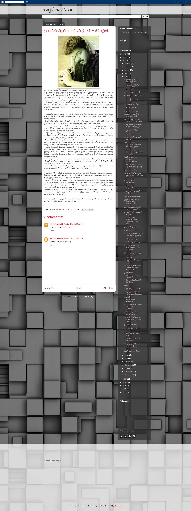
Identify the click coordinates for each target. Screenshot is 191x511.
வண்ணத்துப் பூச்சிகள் (131, 104)
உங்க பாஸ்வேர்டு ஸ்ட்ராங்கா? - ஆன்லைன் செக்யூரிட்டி (133, 152)
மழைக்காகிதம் (57, 9)
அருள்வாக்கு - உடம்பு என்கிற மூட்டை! (131, 81)
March (127, 70)
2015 (125, 386)
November (129, 372)
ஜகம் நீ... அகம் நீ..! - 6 (132, 92)
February (128, 67)
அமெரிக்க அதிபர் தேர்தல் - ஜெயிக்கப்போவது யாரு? (133, 166)
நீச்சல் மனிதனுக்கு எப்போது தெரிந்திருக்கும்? (130, 159)
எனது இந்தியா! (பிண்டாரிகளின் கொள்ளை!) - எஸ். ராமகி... (131, 221)
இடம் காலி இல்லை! (131, 227)
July (126, 359)
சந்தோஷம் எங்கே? (130, 170)
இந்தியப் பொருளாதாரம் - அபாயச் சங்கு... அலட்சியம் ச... (132, 202)
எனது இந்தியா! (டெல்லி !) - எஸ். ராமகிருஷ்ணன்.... (133, 293)
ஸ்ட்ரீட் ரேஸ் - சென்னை (132, 351)
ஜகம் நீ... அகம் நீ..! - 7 (132, 242)
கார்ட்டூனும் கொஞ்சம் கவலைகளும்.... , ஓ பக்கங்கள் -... (132, 247)
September (129, 365)
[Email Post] (78, 209)
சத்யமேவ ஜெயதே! (130, 239)
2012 (125, 61)
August (127, 362)
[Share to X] (87, 209)
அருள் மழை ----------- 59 (132, 289)
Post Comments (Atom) (84, 297)
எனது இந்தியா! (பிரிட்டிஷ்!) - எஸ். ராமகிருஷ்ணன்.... (133, 235)
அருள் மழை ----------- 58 (132, 230)
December (129, 375)
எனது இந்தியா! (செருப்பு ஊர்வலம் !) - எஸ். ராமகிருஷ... (132, 346)
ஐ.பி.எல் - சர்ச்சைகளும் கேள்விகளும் (132, 313)
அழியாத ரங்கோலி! (130, 107)
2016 (125, 389)
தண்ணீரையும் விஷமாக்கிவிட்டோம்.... (133, 187)
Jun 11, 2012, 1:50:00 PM (73, 238)
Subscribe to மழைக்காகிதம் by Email (133, 32)
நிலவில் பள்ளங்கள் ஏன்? (132, 196)
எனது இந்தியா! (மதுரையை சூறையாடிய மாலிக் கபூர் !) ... (133, 175)
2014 (125, 382)
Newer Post (49, 288)
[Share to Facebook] (90, 209)
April (127, 73)
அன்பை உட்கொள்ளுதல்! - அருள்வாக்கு (133, 281)
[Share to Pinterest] (92, 209)
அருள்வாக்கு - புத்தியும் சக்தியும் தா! (132, 339)
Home (79, 288)
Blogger (117, 506)
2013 (125, 379)
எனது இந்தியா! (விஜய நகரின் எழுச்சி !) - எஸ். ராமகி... (133, 319)
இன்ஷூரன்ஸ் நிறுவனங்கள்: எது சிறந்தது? (131, 275)
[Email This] (82, 209)
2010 (125, 54)
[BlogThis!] (85, 209)
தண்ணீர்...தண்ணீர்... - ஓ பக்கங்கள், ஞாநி (133, 115)
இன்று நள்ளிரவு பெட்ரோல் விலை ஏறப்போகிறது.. (133, 126)
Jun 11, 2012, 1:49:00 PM (73, 224)
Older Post (108, 288)
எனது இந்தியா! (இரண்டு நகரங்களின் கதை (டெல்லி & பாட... (132, 267)
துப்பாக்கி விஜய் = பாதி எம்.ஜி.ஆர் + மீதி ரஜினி (76, 31)
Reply (52, 231)
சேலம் (126, 285)
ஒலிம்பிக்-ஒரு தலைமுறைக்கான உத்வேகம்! (131, 299)
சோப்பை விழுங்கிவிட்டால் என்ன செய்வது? (133, 208)
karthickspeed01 (56, 224)
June (127, 355)
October (128, 368)
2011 (125, 57)
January (128, 63)
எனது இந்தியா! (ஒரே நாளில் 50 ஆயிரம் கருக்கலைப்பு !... (131, 87)
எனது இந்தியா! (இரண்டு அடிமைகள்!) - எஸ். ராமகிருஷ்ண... (132, 132)
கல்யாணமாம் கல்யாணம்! (133, 95)
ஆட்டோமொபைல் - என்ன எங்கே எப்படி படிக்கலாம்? (133, 307)
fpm (102, 506)
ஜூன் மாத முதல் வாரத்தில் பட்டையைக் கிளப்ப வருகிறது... (133, 255)
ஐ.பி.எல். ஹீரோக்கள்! (131, 325)
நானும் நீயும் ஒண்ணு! (131, 111)
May (126, 77)
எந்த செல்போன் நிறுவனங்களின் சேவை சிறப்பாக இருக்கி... (133, 144)
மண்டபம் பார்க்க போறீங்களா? (129, 181)
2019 (125, 392)
